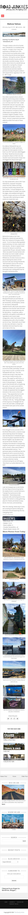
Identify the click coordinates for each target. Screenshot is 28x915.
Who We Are (20, 902)
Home (14, 776)
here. (3, 804)
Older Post (25, 776)
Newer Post (3, 776)
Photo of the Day (14, 904)
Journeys (12, 902)
